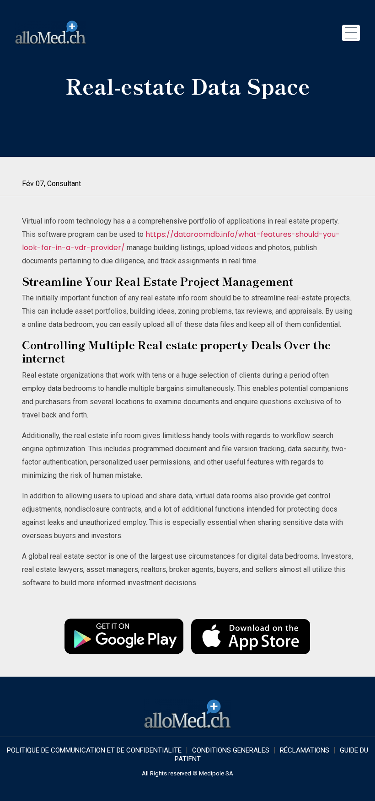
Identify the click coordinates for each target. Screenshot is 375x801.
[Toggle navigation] (351, 33)
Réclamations (304, 750)
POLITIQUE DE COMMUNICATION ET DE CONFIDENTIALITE (94, 750)
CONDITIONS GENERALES (230, 750)
